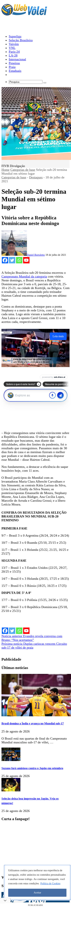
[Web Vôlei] (24, 14)
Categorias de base (22, 170)
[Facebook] (5, 260)
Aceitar (37, 892)
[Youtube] (26, 260)
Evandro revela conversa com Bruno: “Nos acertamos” (31, 638)
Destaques (36, 177)
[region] (37, 883)
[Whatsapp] (19, 260)
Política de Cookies (50, 883)
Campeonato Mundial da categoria (24, 276)
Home (5, 170)
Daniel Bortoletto (36, 255)
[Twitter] (12, 260)
